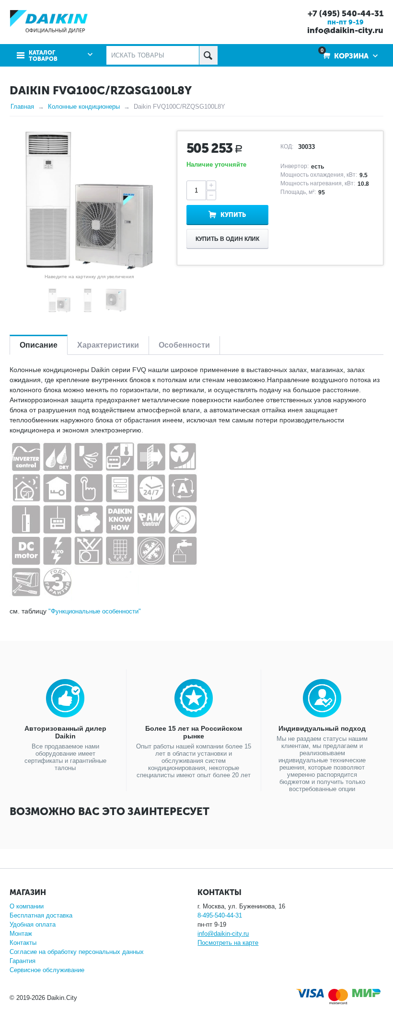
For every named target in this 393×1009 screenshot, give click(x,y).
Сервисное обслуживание (47, 970)
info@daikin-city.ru (345, 30)
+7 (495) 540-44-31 (345, 13)
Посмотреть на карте (227, 942)
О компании (27, 906)
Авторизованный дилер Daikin (65, 732)
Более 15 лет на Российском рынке (193, 732)
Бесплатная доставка (41, 915)
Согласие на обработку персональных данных (77, 951)
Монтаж (21, 933)
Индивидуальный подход (322, 728)
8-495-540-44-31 (219, 915)
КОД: (286, 146)
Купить (233, 214)
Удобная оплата (33, 924)
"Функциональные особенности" (94, 611)
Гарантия (22, 960)
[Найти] (208, 55)
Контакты (23, 942)
